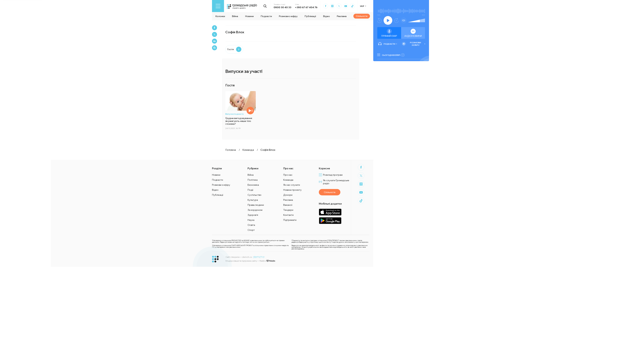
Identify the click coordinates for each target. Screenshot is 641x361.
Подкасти (266, 16)
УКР (362, 6)
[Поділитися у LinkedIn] (214, 41)
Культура (253, 199)
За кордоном (255, 209)
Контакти (288, 214)
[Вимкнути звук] (403, 20)
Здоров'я (253, 214)
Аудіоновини (413, 35)
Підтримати (289, 219)
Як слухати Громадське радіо (336, 182)
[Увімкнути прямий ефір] (388, 20)
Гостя (230, 49)
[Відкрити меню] (218, 6)
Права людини (256, 204)
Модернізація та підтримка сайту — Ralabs (246, 261)
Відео (326, 16)
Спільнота (361, 16)
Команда (288, 179)
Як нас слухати (291, 184)
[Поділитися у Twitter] (214, 34)
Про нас (287, 174)
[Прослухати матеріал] (250, 110)
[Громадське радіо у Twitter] (339, 6)
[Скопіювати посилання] (214, 47)
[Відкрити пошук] (265, 6)
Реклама (342, 16)
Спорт (251, 229)
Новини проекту (292, 189)
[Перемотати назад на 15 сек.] (379, 20)
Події (250, 189)
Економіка (253, 184)
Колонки (220, 16)
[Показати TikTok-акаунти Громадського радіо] (352, 6)
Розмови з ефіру (288, 16)
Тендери (288, 209)
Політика (253, 179)
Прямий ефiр (389, 35)
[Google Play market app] (330, 220)
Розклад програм (333, 174)
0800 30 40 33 (282, 7)
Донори (287, 194)
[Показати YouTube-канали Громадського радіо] (345, 6)
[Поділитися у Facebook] (214, 27)
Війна (235, 16)
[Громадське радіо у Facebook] (325, 6)
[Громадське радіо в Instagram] (332, 6)
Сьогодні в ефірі (391, 55)
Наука (251, 219)
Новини (249, 16)
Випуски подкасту (234, 114)
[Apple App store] (330, 212)
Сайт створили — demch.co (239, 257)
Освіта (251, 224)
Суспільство (254, 194)
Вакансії (287, 204)
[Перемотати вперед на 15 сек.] (396, 20)
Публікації (310, 16)
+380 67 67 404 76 (306, 7)
